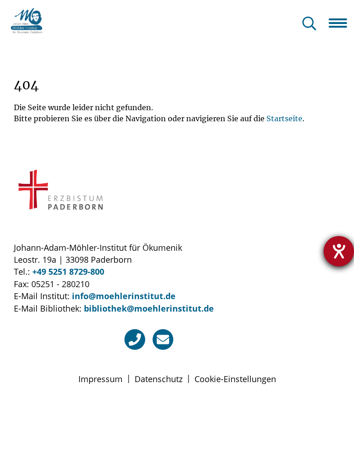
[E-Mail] (163, 339)
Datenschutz (159, 378)
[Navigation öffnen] (341, 23)
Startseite (284, 118)
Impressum (100, 378)
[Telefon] (134, 339)
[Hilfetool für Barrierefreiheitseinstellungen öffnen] (339, 251)
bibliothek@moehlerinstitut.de (149, 308)
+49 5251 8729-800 (68, 271)
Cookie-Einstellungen (235, 378)
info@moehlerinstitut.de (124, 295)
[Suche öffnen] (309, 24)
